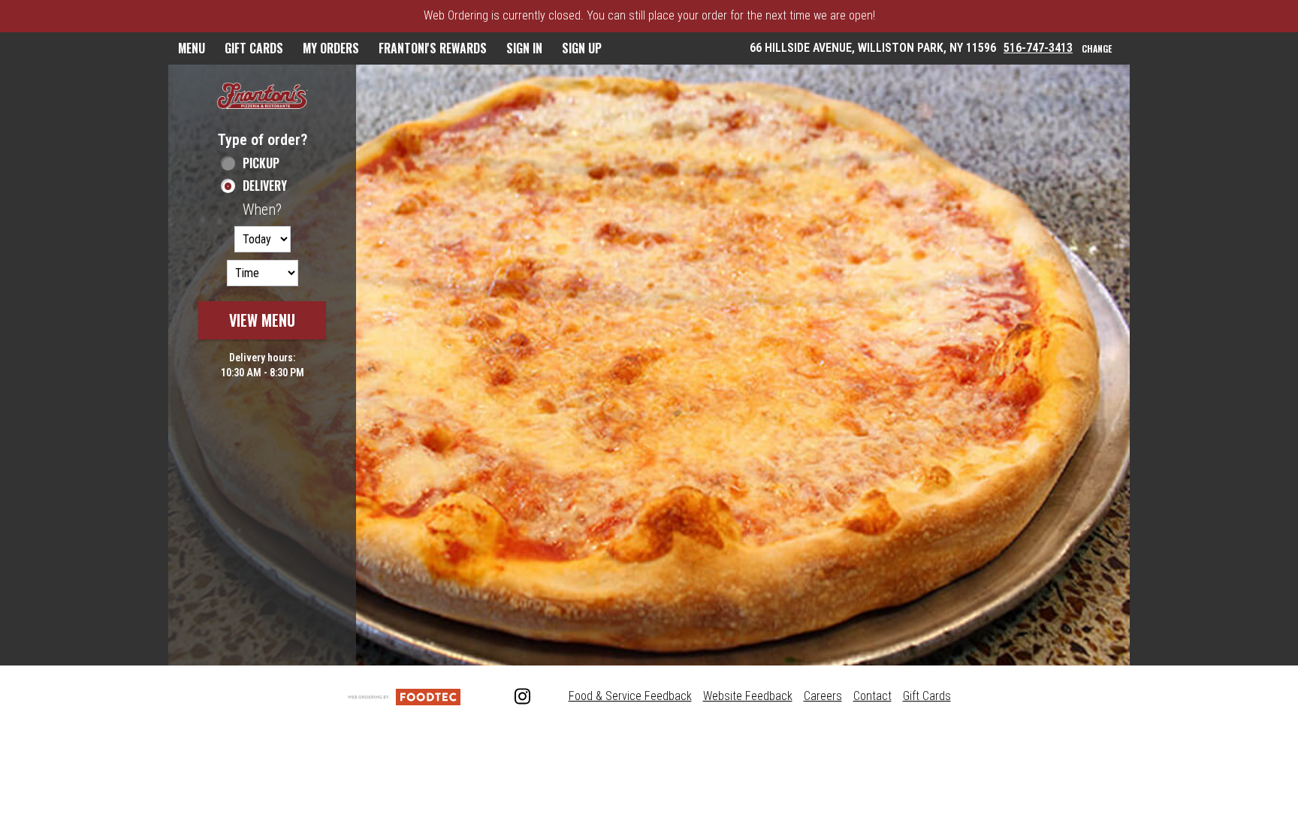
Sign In (524, 48)
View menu (262, 320)
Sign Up (582, 48)
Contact (872, 696)
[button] (262, 97)
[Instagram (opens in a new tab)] (515, 697)
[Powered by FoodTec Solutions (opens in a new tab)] (404, 696)
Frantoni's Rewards (433, 48)
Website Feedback (747, 696)
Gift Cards (927, 696)
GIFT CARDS (254, 48)
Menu (191, 48)
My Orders (331, 48)
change (1097, 48)
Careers (823, 696)
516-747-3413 (1038, 48)
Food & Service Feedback (630, 696)
